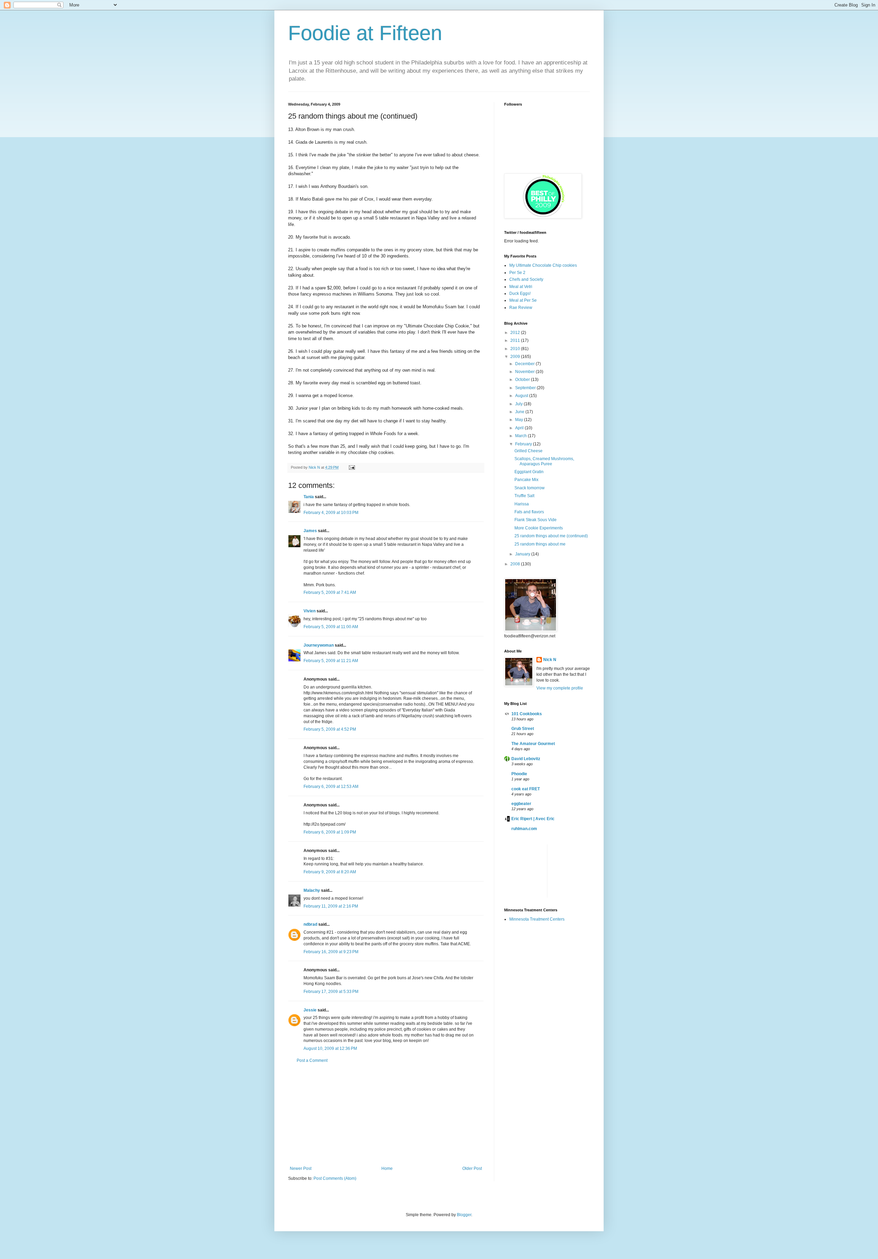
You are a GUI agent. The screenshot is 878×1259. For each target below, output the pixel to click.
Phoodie (519, 773)
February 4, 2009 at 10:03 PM (331, 512)
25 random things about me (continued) (551, 535)
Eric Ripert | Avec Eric (533, 818)
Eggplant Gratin (529, 471)
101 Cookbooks (526, 713)
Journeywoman (319, 645)
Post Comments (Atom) (334, 1178)
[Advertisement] (385, 1115)
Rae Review (520, 307)
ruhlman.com (524, 828)
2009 (515, 356)
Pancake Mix (526, 479)
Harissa (521, 504)
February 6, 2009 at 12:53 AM (331, 786)
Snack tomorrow (529, 487)
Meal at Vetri (520, 286)
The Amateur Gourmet (533, 743)
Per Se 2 (517, 272)
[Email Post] (351, 467)
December (525, 363)
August (522, 395)
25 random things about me (540, 544)
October (523, 379)
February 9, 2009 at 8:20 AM (330, 872)
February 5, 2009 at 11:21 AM (331, 660)
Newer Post (300, 1168)
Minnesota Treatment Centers (537, 919)
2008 (515, 564)
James (310, 530)
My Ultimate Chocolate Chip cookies (543, 265)
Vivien (310, 611)
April (520, 427)
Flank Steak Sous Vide (535, 519)
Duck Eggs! (520, 293)
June (520, 411)
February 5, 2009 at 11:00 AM (331, 626)
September (526, 387)
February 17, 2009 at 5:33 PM (331, 991)
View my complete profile (559, 688)
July (519, 403)
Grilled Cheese (528, 450)
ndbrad (310, 924)
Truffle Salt (524, 495)
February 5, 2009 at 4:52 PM (330, 729)
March (521, 435)
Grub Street (522, 728)
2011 (515, 340)
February (524, 444)
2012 (515, 332)
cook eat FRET (525, 789)
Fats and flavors (529, 511)
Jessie (310, 1010)
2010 (515, 348)
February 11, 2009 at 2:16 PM (331, 906)
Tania (309, 496)
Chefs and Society (526, 279)
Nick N (315, 467)
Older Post (472, 1168)
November (525, 371)
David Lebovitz (525, 758)
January (523, 554)
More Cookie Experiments (538, 528)
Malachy (312, 890)
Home (387, 1168)
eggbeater (521, 803)
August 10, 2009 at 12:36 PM (330, 1048)
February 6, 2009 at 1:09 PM (330, 832)
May (519, 419)
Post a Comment (312, 1060)
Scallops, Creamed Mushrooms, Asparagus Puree (544, 461)
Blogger (464, 1214)
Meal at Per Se (523, 300)
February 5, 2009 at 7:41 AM (330, 592)
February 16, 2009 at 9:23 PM (331, 951)
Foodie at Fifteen (365, 33)
